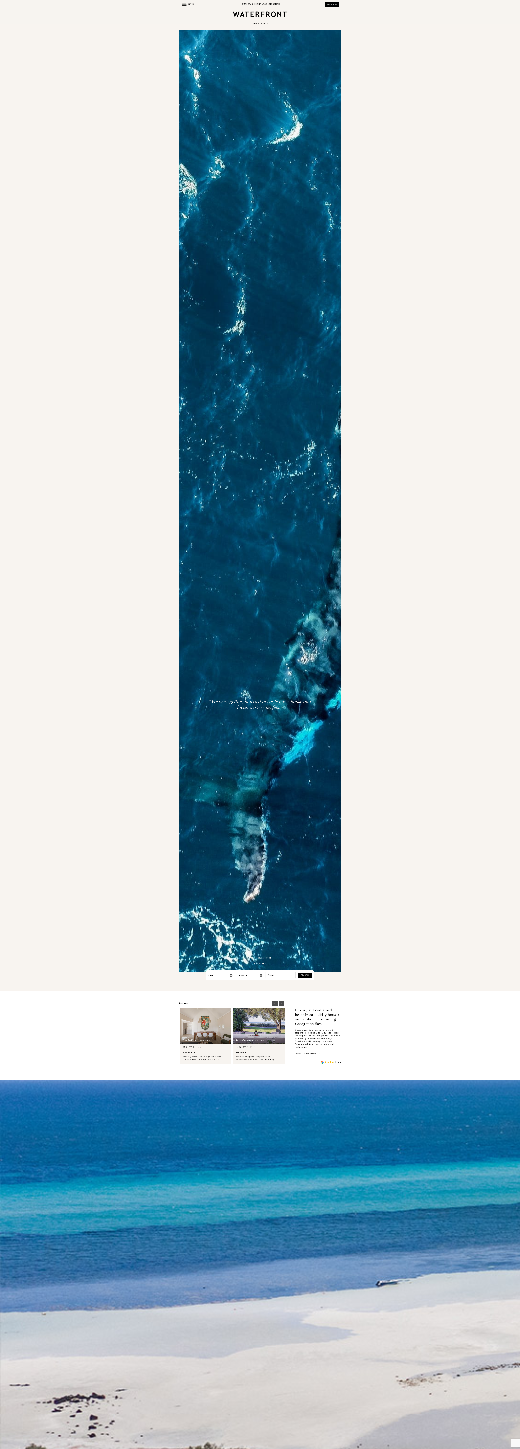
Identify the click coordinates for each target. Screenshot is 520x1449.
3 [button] (260, 963)
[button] (331, 1062)
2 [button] (257, 963)
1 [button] (254, 963)
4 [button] (263, 963)
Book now (332, 4)
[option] (260, 501)
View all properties (306, 1054)
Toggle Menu (184, 4)
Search (305, 975)
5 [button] (266, 963)
